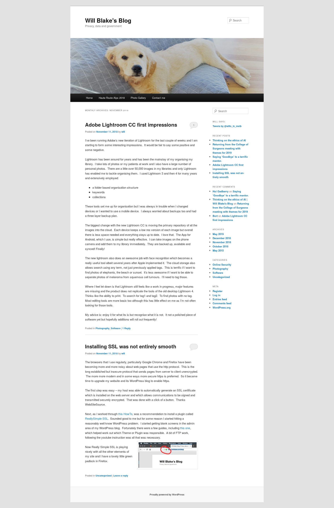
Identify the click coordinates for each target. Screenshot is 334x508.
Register (217, 291)
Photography (102, 328)
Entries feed (220, 299)
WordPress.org (222, 307)
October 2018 (220, 246)
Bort (215, 216)
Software (116, 328)
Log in (216, 295)
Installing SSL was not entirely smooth (130, 346)
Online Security (222, 264)
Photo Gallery (138, 98)
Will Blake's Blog (108, 20)
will (123, 131)
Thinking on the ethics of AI (229, 140)
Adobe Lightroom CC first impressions (131, 124)
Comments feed (222, 303)
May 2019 (218, 234)
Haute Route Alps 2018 (112, 98)
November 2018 (222, 242)
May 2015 (218, 250)
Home (89, 98)
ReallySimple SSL (96, 418)
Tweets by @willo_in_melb (227, 126)
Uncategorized (103, 475)
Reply (126, 328)
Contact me (158, 98)
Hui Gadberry (220, 191)
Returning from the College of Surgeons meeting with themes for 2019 (230, 148)
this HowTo (125, 414)
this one (185, 428)
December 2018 (222, 238)
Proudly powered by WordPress (167, 494)
